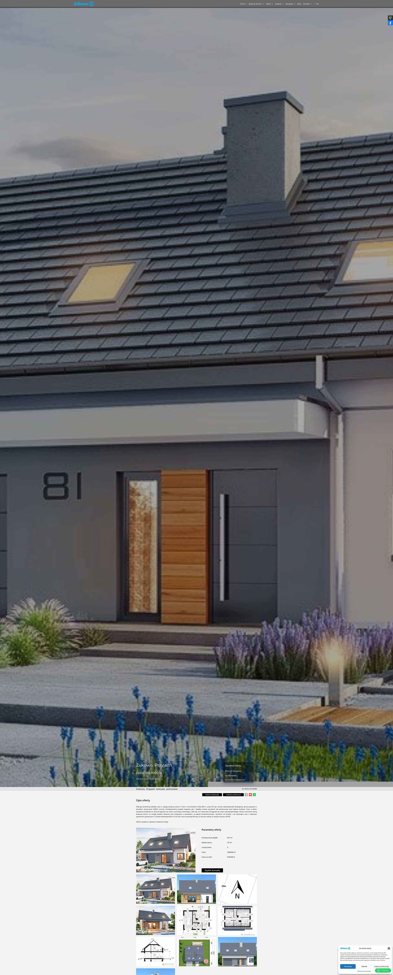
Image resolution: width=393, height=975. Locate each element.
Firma (242, 4)
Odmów (364, 966)
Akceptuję (348, 966)
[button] (389, 948)
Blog (299, 4)
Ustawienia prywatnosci (364, 971)
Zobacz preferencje (381, 966)
